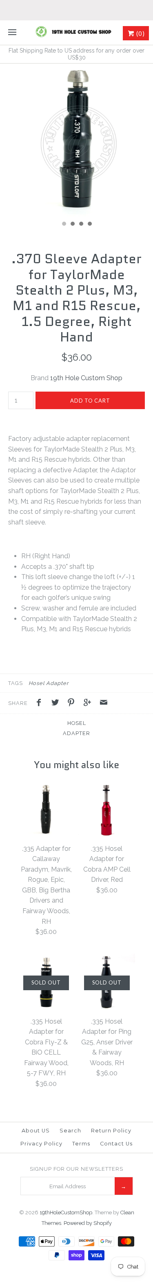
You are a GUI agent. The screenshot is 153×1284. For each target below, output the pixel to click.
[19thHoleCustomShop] (76, 32)
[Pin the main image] (73, 703)
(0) (140, 33)
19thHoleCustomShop (66, 1212)
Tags (15, 683)
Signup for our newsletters (76, 1169)
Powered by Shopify (88, 1223)
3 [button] (81, 224)
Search (70, 1131)
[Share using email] (103, 703)
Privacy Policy (41, 1144)
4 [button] (89, 224)
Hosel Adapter (49, 683)
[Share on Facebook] (40, 703)
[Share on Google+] (89, 703)
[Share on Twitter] (57, 703)
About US (36, 1131)
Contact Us (116, 1144)
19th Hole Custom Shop (86, 378)
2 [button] (72, 224)
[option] (76, 140)
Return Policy (111, 1131)
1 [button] (64, 224)
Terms (81, 1144)
